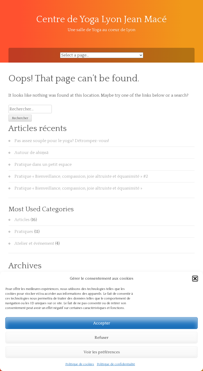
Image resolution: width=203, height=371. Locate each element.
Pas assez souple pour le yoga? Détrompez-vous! (62, 140)
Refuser (101, 337)
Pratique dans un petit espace (43, 164)
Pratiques (24, 231)
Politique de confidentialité (116, 364)
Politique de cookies (79, 364)
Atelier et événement (34, 243)
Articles (22, 219)
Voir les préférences (102, 352)
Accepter (101, 323)
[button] (195, 278)
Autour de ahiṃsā (31, 152)
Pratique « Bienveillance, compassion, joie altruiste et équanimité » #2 (81, 176)
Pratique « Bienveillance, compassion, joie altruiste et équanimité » (78, 188)
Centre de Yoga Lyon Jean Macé (101, 19)
